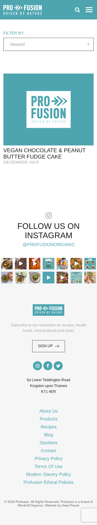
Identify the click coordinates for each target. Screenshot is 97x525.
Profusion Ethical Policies (48, 482)
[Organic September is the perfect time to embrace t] (48, 277)
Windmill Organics (30, 505)
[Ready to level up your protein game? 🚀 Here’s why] (34, 263)
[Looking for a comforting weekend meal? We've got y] (62, 263)
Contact (48, 450)
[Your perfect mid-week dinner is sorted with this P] (76, 263)
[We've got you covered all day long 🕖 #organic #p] (90, 263)
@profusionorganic (49, 244)
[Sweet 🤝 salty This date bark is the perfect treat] (20, 263)
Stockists (48, 442)
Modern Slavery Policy (48, 474)
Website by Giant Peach (62, 505)
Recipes (49, 426)
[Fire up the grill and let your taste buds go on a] (90, 277)
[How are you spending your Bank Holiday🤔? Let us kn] (76, 277)
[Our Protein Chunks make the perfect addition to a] (7, 277)
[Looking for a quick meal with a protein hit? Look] (20, 277)
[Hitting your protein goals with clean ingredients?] (48, 263)
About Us (48, 411)
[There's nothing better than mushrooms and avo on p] (34, 277)
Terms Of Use (48, 466)
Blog (48, 434)
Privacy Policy (48, 458)
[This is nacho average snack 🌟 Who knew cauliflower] (62, 277)
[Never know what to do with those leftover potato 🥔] (7, 263)
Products (49, 418)
